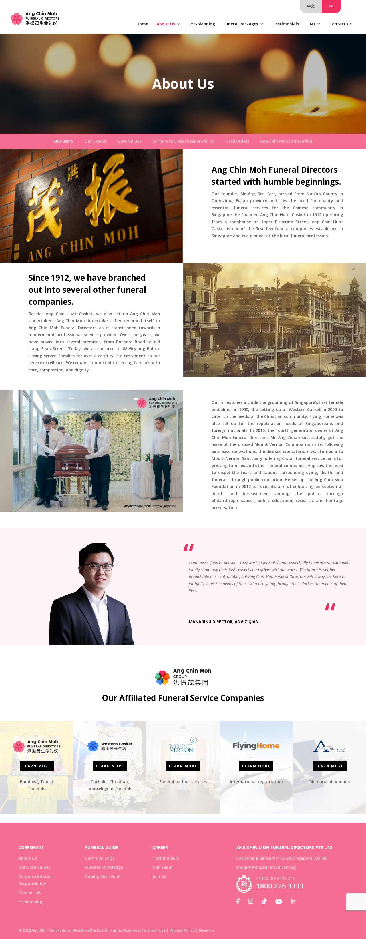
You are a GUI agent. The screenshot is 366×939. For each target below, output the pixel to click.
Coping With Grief (103, 876)
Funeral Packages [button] (241, 24)
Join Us (159, 876)
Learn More (37, 766)
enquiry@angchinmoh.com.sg (266, 867)
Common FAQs (99, 858)
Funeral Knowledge (104, 867)
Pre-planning (202, 24)
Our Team (162, 867)
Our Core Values (34, 867)
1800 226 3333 (280, 885)
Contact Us (340, 24)
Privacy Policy (182, 930)
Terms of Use (154, 930)
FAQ (311, 24)
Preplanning (30, 901)
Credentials (29, 892)
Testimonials (285, 24)
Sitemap (206, 930)
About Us (166, 24)
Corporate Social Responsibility (35, 880)
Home (142, 24)
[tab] (63, 141)
